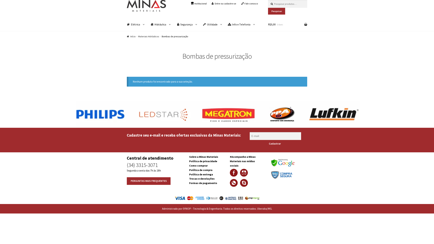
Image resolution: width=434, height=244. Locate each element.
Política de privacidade (203, 161)
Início (133, 36)
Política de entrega (201, 174)
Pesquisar (276, 11)
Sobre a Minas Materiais (203, 156)
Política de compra (200, 170)
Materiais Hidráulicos (148, 36)
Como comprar (198, 165)
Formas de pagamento (203, 183)
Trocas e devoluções (202, 178)
